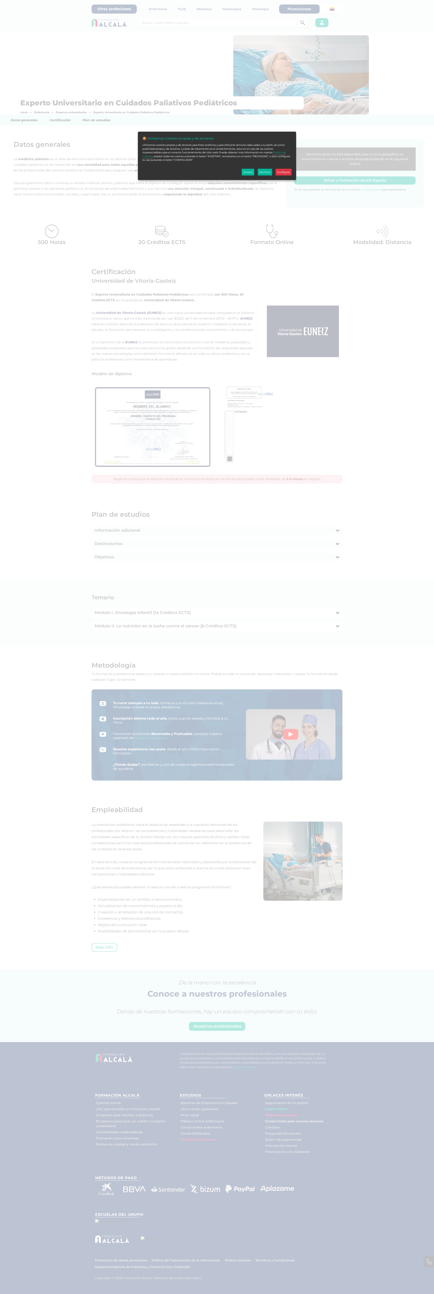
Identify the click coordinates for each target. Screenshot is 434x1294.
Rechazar (265, 172)
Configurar (283, 172)
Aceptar (248, 172)
